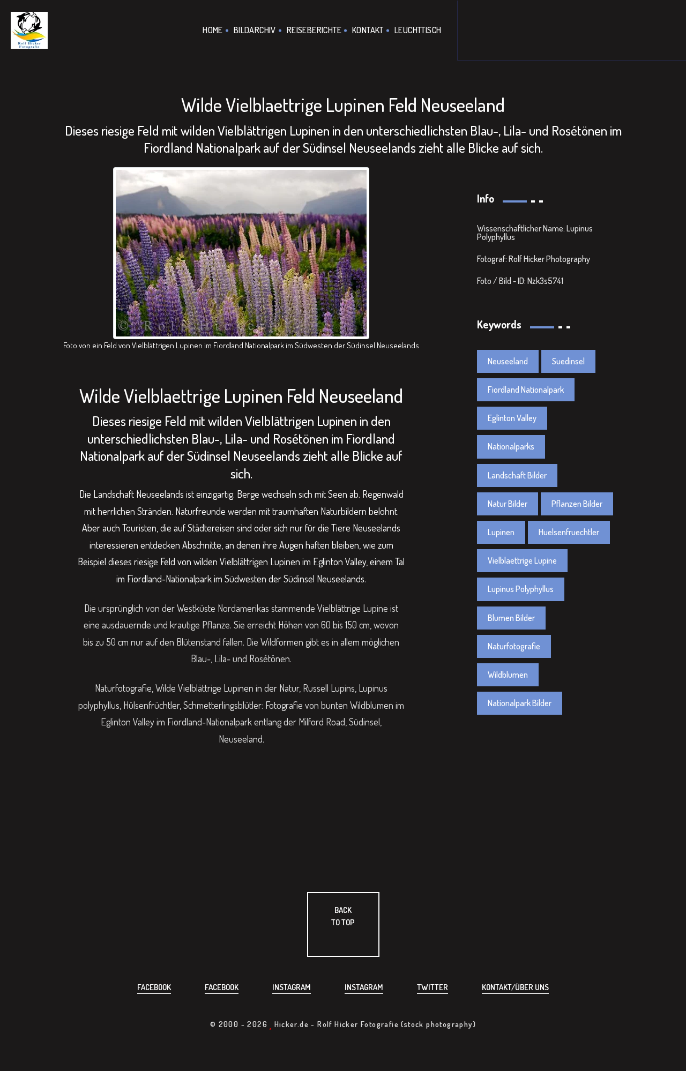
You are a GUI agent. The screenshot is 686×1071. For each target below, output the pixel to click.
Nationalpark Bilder (519, 703)
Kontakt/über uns (515, 987)
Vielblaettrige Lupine (522, 560)
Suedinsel (568, 361)
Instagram (291, 987)
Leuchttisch (417, 30)
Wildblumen (508, 674)
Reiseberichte (314, 30)
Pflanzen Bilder (576, 503)
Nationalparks (511, 446)
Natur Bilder (507, 503)
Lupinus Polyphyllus (521, 588)
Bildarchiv (255, 30)
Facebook (154, 987)
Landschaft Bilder (517, 475)
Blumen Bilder (511, 617)
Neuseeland (508, 361)
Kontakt (368, 30)
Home (213, 30)
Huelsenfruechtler (569, 532)
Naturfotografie (514, 646)
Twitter (432, 987)
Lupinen (501, 532)
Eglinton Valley (512, 418)
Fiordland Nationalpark (526, 389)
